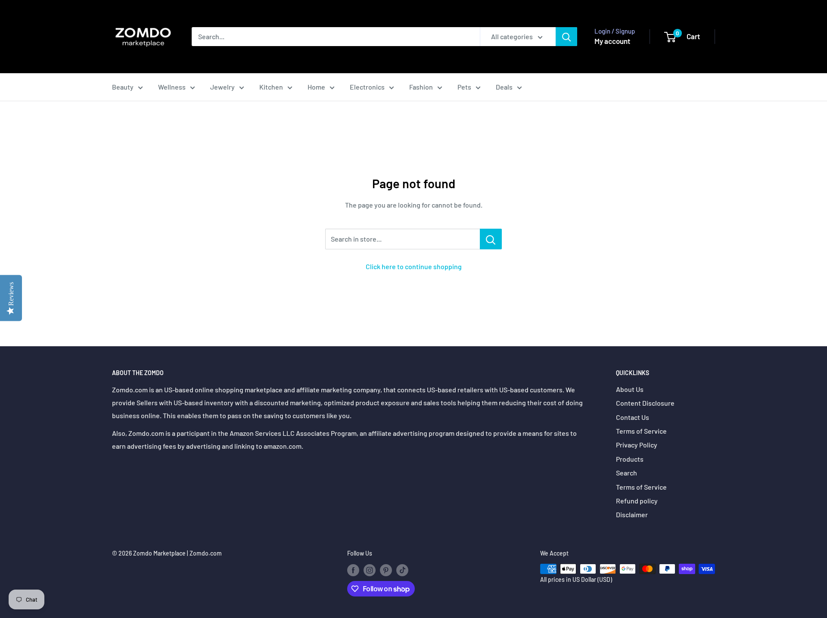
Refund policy (637, 501)
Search (626, 473)
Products (630, 459)
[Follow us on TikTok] (402, 570)
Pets (464, 87)
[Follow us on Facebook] (353, 570)
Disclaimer (632, 514)
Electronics (367, 87)
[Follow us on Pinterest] (386, 570)
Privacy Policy (636, 445)
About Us (630, 389)
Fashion (421, 87)
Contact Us (632, 417)
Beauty (123, 87)
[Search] (566, 36)
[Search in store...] (491, 239)
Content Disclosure (645, 403)
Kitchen (271, 87)
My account (612, 41)
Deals (504, 87)
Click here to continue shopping (414, 266)
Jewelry (222, 87)
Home (316, 87)
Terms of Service (641, 431)
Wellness (172, 87)
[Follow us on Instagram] (370, 570)
